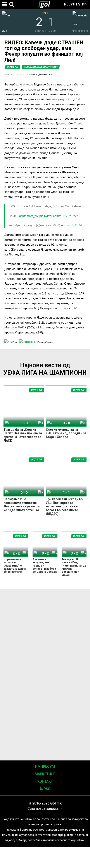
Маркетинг (45, 774)
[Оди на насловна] (46, 4)
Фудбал (12, 67)
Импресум (45, 766)
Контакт (45, 781)
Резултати (74, 4)
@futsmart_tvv (28, 216)
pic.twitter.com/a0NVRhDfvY (58, 216)
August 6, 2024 (71, 225)
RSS (46, 789)
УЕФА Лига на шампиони (41, 67)
